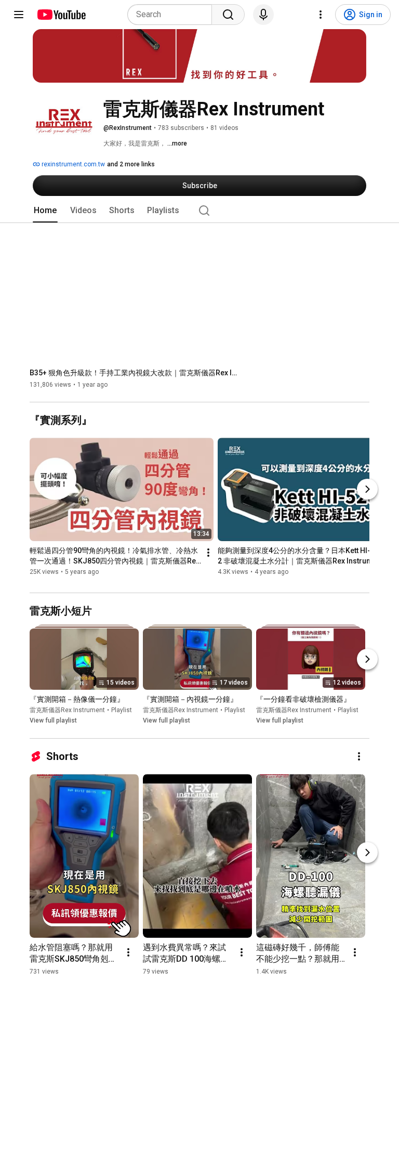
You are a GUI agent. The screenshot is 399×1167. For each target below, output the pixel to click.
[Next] (367, 489)
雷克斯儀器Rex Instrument (67, 710)
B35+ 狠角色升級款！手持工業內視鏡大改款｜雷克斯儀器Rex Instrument (134, 373)
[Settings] (320, 14)
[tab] (45, 210)
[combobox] (172, 14)
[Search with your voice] (263, 14)
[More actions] (208, 553)
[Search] (228, 14)
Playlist (121, 710)
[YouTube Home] (61, 14)
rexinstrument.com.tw (72, 164)
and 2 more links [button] (131, 164)
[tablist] (199, 210)
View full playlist (53, 721)
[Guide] (18, 14)
